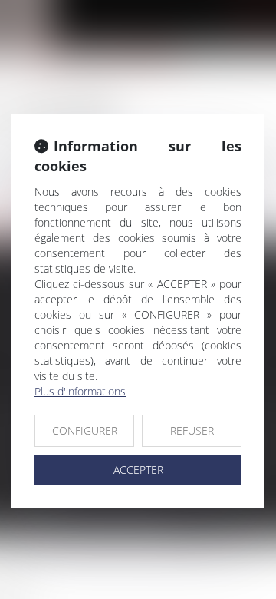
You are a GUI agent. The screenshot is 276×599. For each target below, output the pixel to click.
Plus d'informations (80, 391)
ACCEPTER (138, 469)
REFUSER (192, 430)
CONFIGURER (84, 430)
